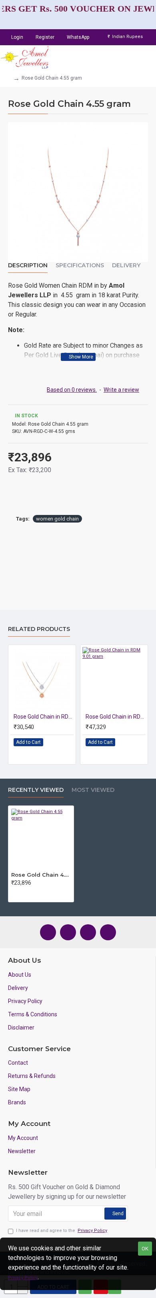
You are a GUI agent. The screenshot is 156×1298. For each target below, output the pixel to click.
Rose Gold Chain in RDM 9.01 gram (116, 716)
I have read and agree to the (61, 1230)
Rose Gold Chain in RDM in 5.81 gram (44, 716)
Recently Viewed (36, 790)
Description (28, 265)
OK (145, 1249)
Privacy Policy (23, 1277)
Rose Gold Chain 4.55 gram (41, 874)
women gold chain (57, 519)
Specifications (80, 265)
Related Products (39, 629)
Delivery (126, 265)
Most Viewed (93, 790)
